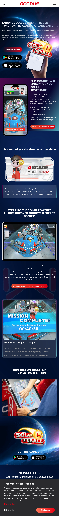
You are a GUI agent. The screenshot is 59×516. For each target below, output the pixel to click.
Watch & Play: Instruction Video (43, 126)
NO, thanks (9, 510)
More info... (9, 504)
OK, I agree (45, 510)
